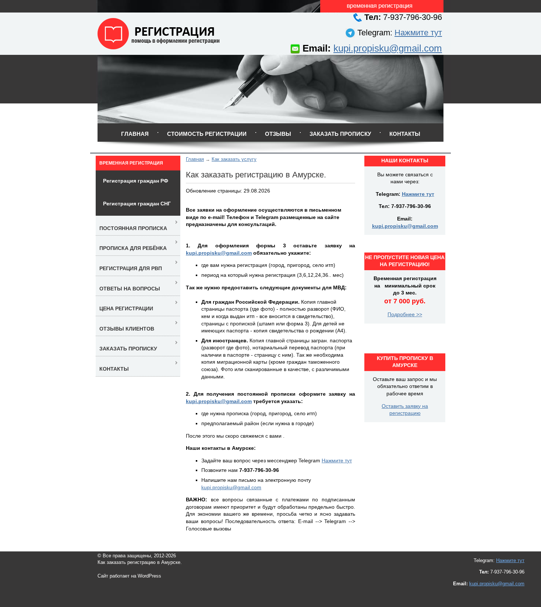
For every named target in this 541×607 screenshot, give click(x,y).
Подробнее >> (405, 314)
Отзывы (278, 134)
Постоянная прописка (133, 228)
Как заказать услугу (234, 159)
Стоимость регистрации (207, 134)
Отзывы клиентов (126, 329)
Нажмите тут (418, 32)
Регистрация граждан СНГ (137, 204)
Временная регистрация (131, 163)
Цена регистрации (126, 308)
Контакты (404, 134)
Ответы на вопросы (129, 289)
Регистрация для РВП (130, 268)
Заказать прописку (340, 134)
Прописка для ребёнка (133, 248)
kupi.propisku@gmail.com (387, 48)
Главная (135, 134)
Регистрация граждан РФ (135, 181)
